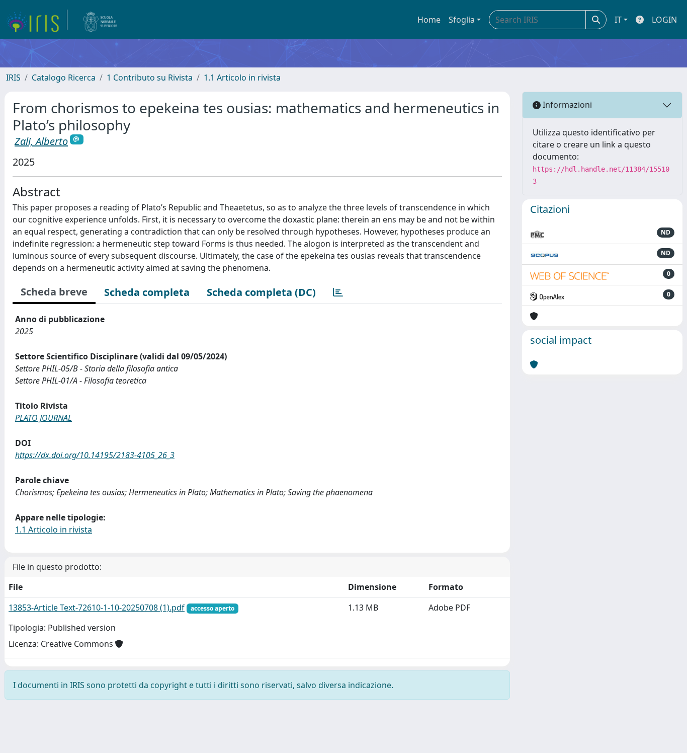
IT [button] (618, 19)
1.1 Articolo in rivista (242, 77)
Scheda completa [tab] (147, 292)
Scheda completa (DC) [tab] (261, 292)
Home (429, 19)
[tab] (338, 292)
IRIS (13, 77)
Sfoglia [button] (462, 19)
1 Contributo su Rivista (150, 77)
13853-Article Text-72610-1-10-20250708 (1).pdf (97, 607)
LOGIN (664, 19)
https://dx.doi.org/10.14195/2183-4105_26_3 (95, 455)
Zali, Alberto (41, 141)
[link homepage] (36, 20)
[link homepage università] (100, 20)
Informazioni (566, 104)
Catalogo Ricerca (64, 77)
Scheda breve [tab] (54, 291)
